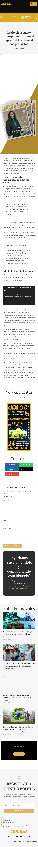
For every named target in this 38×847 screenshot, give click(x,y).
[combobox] (24, 4)
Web (4, 537)
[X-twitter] (12, 836)
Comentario (6, 500)
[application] (19, 295)
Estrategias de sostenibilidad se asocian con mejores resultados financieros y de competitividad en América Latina (18, 729)
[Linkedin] (21, 836)
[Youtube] (17, 836)
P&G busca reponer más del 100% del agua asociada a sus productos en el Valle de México (18, 634)
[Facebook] (8, 836)
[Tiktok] (29, 836)
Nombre (5, 520)
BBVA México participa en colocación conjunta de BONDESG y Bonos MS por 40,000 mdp (17, 697)
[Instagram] (25, 836)
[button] (2, 10)
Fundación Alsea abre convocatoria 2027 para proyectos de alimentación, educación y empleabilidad (19, 665)
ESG (19, 27)
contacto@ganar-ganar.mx (19, 588)
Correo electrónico (8, 528)
